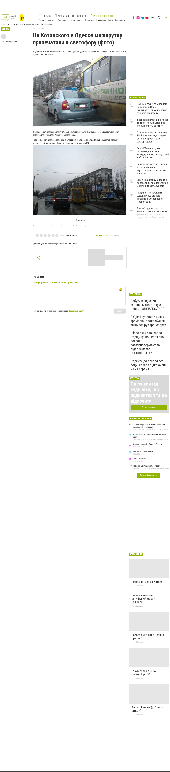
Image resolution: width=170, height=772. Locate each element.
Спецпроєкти (120, 20)
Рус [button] (152, 18)
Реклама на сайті (103, 15)
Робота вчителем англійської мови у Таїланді (144, 598)
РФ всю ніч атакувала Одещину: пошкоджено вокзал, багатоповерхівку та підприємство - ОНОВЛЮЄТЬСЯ (147, 343)
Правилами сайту (76, 311)
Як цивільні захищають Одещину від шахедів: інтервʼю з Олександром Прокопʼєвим (150, 197)
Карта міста (51, 20)
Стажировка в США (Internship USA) (144, 672)
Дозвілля (81, 15)
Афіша (110, 20)
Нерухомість (101, 20)
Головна (3, 24)
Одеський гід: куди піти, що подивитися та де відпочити (149, 392)
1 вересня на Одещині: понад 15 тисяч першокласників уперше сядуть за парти (153, 122)
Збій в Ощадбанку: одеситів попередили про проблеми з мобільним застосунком (152, 182)
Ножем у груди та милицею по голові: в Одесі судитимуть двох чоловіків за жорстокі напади (152, 108)
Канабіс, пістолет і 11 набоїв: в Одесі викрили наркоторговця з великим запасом (152, 169)
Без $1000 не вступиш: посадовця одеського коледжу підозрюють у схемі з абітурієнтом (153, 153)
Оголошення (89, 20)
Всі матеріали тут (149, 407)
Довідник (63, 15)
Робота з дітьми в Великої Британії (148, 636)
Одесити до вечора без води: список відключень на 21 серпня (149, 365)
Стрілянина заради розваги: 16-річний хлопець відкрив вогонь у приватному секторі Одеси (152, 137)
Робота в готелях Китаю (147, 581)
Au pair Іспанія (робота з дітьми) (147, 709)
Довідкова (62, 20)
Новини (46, 15)
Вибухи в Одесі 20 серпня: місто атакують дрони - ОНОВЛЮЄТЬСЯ (148, 305)
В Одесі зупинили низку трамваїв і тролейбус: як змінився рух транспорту (148, 321)
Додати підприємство (148, 475)
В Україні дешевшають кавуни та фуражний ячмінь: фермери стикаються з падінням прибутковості (152, 213)
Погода (42, 20)
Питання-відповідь (75, 20)
